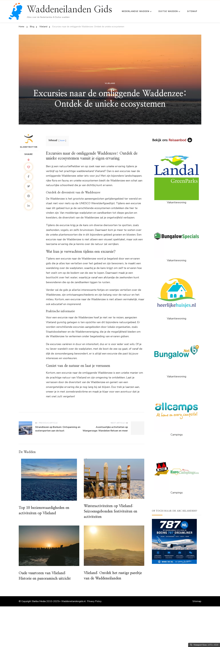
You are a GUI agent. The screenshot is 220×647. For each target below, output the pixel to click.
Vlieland (110, 83)
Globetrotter (28, 147)
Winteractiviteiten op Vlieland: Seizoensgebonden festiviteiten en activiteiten (110, 511)
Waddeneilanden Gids (69, 9)
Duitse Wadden (168, 11)
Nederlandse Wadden (135, 11)
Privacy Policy (94, 601)
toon (62, 140)
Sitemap (192, 11)
